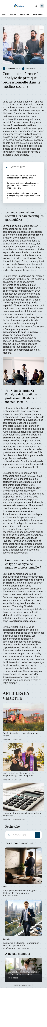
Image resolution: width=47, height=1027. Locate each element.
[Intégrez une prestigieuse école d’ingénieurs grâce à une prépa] (23, 757)
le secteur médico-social (22, 621)
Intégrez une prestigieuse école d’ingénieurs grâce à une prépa (18, 774)
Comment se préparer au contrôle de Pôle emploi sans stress (23, 973)
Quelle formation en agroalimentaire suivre (20, 734)
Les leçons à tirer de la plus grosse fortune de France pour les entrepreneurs (20, 893)
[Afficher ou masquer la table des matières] (33, 167)
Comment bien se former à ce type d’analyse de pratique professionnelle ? (23, 195)
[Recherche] (36, 6)
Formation (30, 68)
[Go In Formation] (19, 6)
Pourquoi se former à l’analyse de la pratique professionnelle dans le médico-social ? (23, 185)
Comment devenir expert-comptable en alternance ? (22, 814)
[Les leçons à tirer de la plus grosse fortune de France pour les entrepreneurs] (23, 866)
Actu (5, 886)
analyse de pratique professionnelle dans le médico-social (21, 332)
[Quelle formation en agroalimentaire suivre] (23, 717)
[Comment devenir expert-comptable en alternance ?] (23, 797)
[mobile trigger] (5, 6)
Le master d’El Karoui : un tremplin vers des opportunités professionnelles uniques (21, 945)
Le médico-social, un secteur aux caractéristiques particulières (21, 176)
